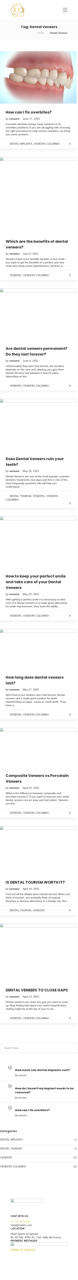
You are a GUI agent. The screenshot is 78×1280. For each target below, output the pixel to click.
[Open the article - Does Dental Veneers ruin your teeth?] (19, 424)
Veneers (16, 275)
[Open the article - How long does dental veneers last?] (19, 649)
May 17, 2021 (31, 689)
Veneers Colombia (47, 143)
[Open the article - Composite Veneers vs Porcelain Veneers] (19, 747)
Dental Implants (21, 143)
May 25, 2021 (31, 471)
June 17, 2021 (31, 118)
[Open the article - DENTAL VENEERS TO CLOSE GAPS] (19, 953)
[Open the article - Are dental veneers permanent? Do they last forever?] (19, 314)
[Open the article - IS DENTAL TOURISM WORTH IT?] (19, 850)
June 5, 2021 (30, 253)
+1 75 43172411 (20, 1221)
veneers (14, 118)
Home (40, 32)
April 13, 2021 (31, 996)
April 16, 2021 (31, 888)
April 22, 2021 (31, 787)
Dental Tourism (20, 496)
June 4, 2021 (30, 360)
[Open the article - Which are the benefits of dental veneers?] (19, 195)
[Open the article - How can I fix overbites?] (19, 77)
